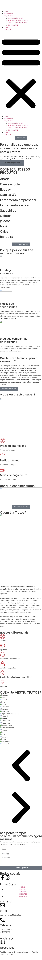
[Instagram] (7, 877)
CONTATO (7, 30)
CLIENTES (7, 27)
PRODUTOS (8, 16)
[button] (21, 73)
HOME (6, 11)
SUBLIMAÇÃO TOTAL (15, 18)
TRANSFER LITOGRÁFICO (17, 23)
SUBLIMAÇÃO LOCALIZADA (18, 20)
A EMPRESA (8, 13)
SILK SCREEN (13, 25)
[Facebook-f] (2, 877)
